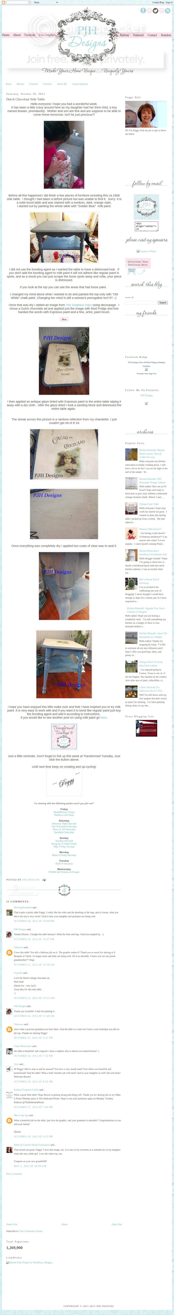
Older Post (117, 1224)
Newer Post (11, 1224)
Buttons (20, 84)
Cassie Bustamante (23, 1046)
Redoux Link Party (64, 815)
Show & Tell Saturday (64, 829)
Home (8, 84)
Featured (33, 84)
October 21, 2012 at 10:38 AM (34, 965)
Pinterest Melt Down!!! (150, 529)
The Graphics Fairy (79, 305)
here (104, 717)
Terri (16, 1064)
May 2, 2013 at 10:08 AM (30, 1166)
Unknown (18, 947)
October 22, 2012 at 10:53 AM (34, 998)
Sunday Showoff (64, 840)
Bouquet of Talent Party (64, 843)
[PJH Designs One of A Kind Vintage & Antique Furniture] (146, 370)
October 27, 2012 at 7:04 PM (33, 1107)
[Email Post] (43, 879)
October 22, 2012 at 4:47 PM (33, 1038)
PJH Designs (31, 879)
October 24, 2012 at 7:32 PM (33, 1056)
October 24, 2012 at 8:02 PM (33, 1081)
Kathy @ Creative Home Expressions (32, 1145)
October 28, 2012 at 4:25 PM (33, 1136)
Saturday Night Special (64, 823)
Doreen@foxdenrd (23, 907)
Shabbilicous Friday (64, 812)
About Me (62, 84)
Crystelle (18, 973)
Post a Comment (14, 1174)
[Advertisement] (31, 1199)
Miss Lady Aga (21, 1115)
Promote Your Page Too (146, 374)
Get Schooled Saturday (64, 826)
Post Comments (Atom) (31, 1231)
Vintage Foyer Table (149, 504)
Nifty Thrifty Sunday (64, 846)
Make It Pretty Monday (64, 855)
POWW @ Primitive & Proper (64, 872)
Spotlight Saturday (64, 832)
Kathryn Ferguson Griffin (26, 1090)
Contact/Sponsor (80, 84)
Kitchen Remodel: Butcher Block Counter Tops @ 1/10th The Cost (152, 454)
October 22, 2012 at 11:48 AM (34, 1016)
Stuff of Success (64, 863)
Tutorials (47, 84)
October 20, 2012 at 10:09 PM (34, 921)
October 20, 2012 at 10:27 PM (34, 939)
